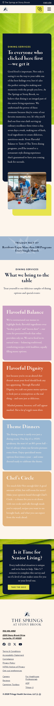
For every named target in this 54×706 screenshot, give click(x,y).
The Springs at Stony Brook (17, 2)
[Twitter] (14, 645)
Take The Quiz (18, 587)
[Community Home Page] (27, 618)
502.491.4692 (9, 631)
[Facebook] (4, 645)
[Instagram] (9, 645)
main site (47, 2)
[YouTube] (20, 645)
